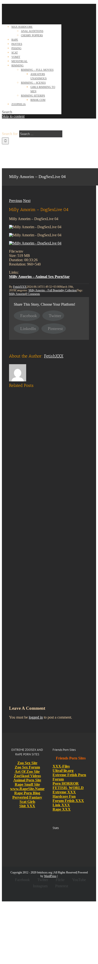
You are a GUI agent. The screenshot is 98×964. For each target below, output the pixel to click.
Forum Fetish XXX (68, 801)
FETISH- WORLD (68, 788)
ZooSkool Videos (27, 776)
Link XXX (61, 805)
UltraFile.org (63, 771)
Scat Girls (27, 802)
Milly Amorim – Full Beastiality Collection (53, 290)
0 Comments (33, 294)
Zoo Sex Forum (27, 767)
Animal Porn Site (27, 780)
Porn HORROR (66, 783)
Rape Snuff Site (27, 784)
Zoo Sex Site (27, 763)
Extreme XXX (64, 792)
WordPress (50, 876)
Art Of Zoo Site (27, 771)
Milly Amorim (17, 294)
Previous (15, 201)
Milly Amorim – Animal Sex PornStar (39, 277)
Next (26, 201)
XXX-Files (61, 766)
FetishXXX (19, 286)
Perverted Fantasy (27, 797)
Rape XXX (62, 809)
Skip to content (13, 116)
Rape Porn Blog (27, 793)
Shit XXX (27, 806)
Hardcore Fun (64, 796)
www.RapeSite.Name (27, 789)
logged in (36, 717)
